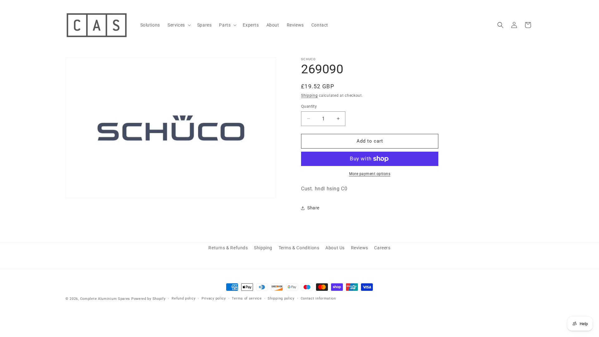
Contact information (318, 298)
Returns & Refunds (228, 247)
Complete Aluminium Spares (105, 299)
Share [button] (313, 207)
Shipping (309, 95)
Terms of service (246, 298)
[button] (178, 25)
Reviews (359, 247)
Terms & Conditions (299, 247)
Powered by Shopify (148, 299)
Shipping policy (281, 298)
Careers (382, 247)
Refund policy (183, 298)
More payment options (369, 174)
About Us (335, 247)
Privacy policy (214, 298)
